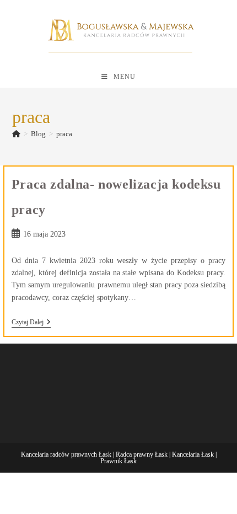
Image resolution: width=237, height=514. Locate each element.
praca (64, 134)
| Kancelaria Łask (191, 454)
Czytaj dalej (31, 323)
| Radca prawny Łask (140, 454)
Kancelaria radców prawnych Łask (66, 454)
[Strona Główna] (16, 134)
